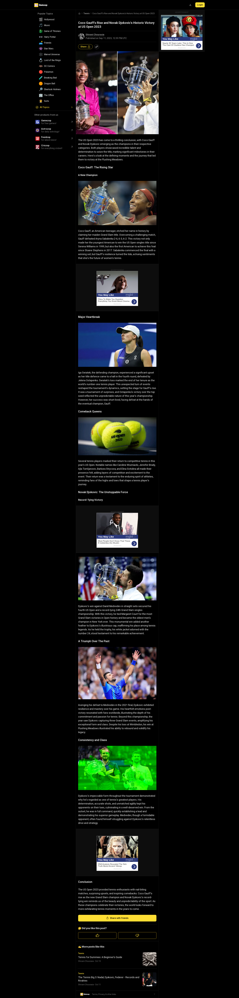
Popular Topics (45, 13)
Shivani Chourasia (95, 34)
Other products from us (46, 115)
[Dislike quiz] (137, 935)
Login (200, 4)
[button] (55, 19)
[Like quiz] (97, 935)
